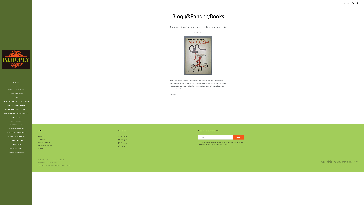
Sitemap (40, 148)
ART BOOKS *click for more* (16, 105)
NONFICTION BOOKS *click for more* (16, 113)
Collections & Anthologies (16, 133)
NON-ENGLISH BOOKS (16, 140)
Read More (173, 94)
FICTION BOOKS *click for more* (16, 109)
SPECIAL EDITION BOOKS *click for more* (16, 101)
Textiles (16, 98)
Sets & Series (16, 144)
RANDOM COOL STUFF (16, 94)
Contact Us (41, 139)
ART (16, 86)
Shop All (16, 82)
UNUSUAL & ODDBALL (16, 148)
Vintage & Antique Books (16, 152)
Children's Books (16, 125)
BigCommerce (66, 165)
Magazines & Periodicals (16, 136)
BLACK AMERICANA (16, 121)
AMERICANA (16, 117)
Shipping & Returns (44, 142)
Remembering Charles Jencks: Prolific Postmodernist (198, 27)
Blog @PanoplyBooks (45, 145)
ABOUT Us (41, 136)
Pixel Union (51, 165)
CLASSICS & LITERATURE (16, 129)
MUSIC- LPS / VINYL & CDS (16, 90)
